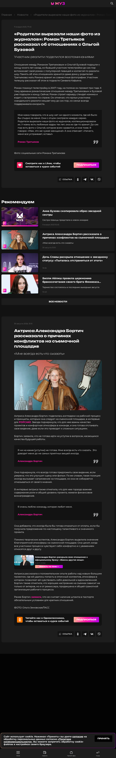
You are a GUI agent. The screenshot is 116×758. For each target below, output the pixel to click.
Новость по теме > (49, 566)
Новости (44, 755)
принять (103, 738)
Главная (6, 14)
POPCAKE (25, 422)
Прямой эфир (71, 755)
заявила (36, 597)
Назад (98, 755)
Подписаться (86, 165)
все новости (58, 301)
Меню (18, 755)
